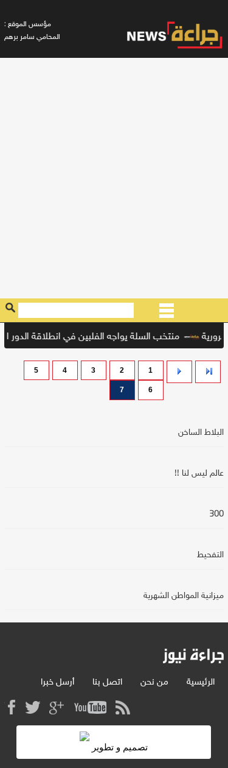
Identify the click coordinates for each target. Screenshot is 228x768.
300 (216, 514)
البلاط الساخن (201, 433)
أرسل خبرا (57, 682)
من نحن (154, 682)
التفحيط (210, 555)
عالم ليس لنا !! (199, 473)
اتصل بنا (107, 682)
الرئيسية (201, 682)
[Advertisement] (114, 178)
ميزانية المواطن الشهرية (183, 596)
